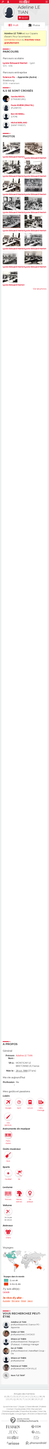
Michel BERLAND (19, 123)
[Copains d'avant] (12, 1437)
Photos (36, 25)
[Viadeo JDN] (36, 1437)
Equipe (21, 1407)
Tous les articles (20, 1409)
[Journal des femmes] (12, 1426)
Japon (30, 1301)
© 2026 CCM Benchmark (37, 1414)
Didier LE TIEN (17, 1332)
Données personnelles (11, 1411)
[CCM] (36, 1426)
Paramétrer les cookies (29, 1411)
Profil (15, 25)
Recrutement (37, 1409)
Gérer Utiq (42, 1411)
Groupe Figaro (21, 1414)
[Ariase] (12, 1443)
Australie (6, 1301)
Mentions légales (8, 1414)
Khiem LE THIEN (18, 1339)
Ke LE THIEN (16, 1348)
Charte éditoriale (32, 1407)
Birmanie (16, 1301)
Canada (6, 1292)
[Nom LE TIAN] (6, 1375)
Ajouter (24, 18)
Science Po (9, 77)
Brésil (23, 1301)
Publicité (43, 1407)
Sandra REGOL (18, 96)
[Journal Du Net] (12, 1432)
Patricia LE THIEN (19, 1366)
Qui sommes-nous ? (10, 1407)
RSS (28, 1409)
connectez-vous (12, 39)
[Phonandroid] (36, 1443)
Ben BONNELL (18, 114)
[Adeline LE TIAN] (9, 11)
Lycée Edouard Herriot (15, 63)
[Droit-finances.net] (36, 1432)
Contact (10, 1409)
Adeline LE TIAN (18, 1322)
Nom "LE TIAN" (18, 1375)
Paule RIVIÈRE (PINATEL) (22, 105)
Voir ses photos (39, 289)
